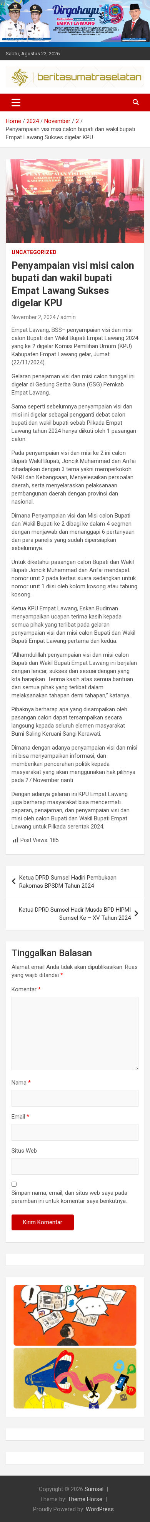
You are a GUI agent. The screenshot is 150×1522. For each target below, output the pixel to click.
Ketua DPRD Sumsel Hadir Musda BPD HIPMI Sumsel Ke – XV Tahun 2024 (75, 913)
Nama (21, 1082)
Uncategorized (34, 252)
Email (20, 1116)
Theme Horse (85, 1499)
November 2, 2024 (34, 317)
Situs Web (24, 1150)
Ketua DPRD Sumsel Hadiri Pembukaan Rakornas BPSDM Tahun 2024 (68, 881)
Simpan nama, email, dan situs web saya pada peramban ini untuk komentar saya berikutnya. (69, 1196)
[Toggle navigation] (16, 102)
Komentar (26, 989)
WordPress (100, 1509)
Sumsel (94, 1489)
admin (68, 317)
